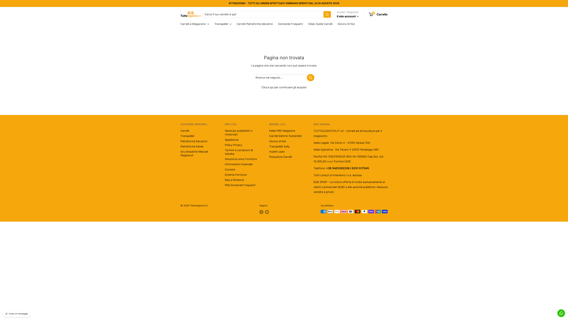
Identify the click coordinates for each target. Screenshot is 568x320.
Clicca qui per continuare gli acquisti (284, 87)
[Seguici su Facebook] (261, 212)
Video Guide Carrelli (320, 23)
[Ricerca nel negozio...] (310, 77)
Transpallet (221, 23)
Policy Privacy (233, 145)
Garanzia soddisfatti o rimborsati (238, 132)
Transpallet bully (279, 146)
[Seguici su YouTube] (267, 212)
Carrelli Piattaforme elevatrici (255, 23)
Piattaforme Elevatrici (193, 141)
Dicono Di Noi (346, 23)
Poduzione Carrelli (280, 156)
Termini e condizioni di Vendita (239, 152)
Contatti (230, 169)
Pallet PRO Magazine (282, 130)
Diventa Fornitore (236, 174)
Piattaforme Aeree (191, 146)
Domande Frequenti (290, 23)
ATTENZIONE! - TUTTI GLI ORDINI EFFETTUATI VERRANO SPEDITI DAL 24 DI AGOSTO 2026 (284, 3)
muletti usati (276, 151)
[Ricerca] (327, 14)
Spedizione (232, 139)
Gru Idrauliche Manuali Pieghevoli (194, 153)
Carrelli (184, 130)
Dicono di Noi (277, 141)
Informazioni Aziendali (239, 164)
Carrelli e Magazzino (193, 23)
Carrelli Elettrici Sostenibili (285, 135)
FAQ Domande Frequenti (240, 185)
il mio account (346, 16)
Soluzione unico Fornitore (241, 159)
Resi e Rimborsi (234, 179)
